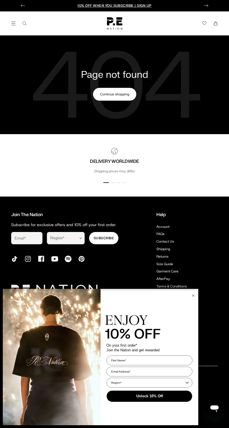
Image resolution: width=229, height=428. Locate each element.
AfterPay (163, 279)
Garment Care (167, 271)
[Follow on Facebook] (41, 258)
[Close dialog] (193, 295)
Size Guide (164, 264)
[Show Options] (81, 238)
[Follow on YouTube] (54, 258)
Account (163, 226)
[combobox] (62, 238)
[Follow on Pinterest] (81, 258)
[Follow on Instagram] (28, 258)
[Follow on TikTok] (14, 258)
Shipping (163, 249)
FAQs (160, 234)
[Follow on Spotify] (68, 258)
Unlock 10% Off (149, 396)
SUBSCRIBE (104, 238)
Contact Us (165, 241)
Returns (162, 256)
